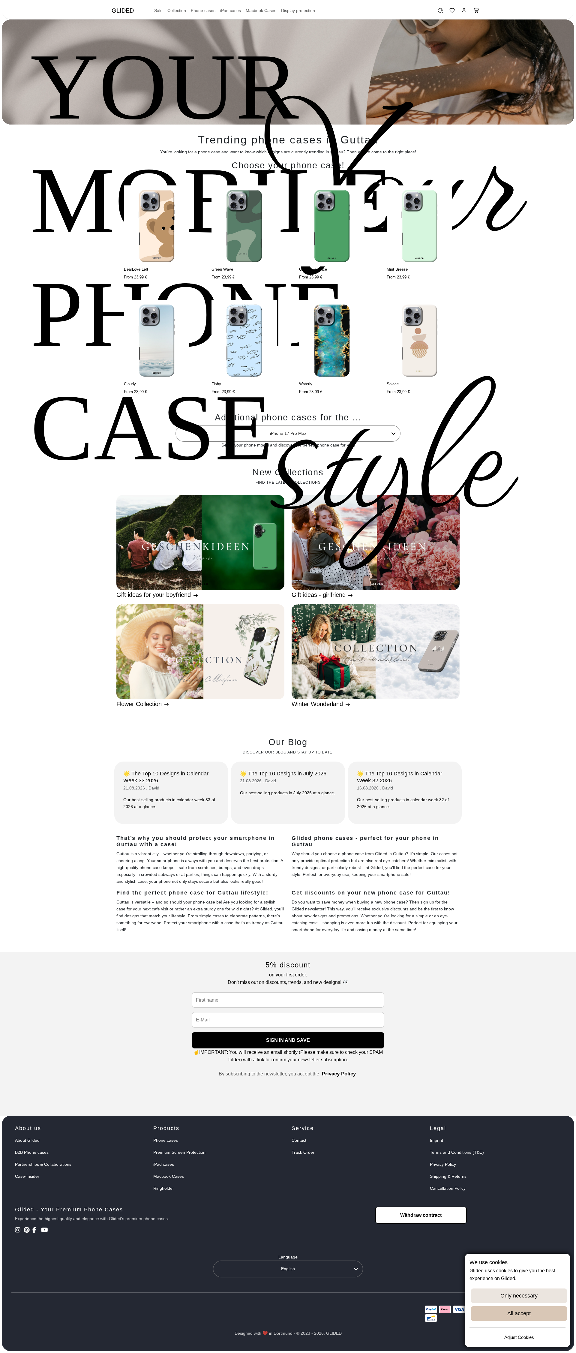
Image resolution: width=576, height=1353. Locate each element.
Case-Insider (27, 1176)
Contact (299, 1140)
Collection (176, 10)
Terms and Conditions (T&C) (457, 1152)
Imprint (436, 1140)
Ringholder (163, 1188)
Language (288, 1257)
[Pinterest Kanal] (27, 1230)
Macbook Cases (261, 10)
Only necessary (519, 1296)
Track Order (303, 1152)
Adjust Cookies (519, 1337)
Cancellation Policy (448, 1188)
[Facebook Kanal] (36, 1230)
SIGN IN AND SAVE (288, 1040)
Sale (158, 10)
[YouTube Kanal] (45, 1230)
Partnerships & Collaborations (43, 1164)
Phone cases (203, 10)
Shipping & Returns (448, 1176)
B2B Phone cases (32, 1152)
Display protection (298, 10)
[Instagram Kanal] (18, 1230)
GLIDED (123, 10)
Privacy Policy (339, 1074)
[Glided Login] (464, 12)
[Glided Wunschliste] (440, 12)
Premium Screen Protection (179, 1152)
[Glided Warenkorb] (476, 12)
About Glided (27, 1140)
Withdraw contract (421, 1215)
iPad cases (230, 10)
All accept (519, 1313)
